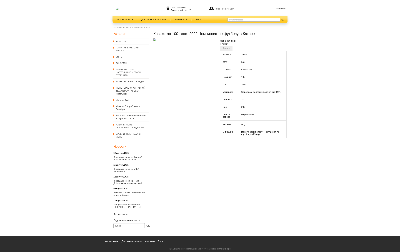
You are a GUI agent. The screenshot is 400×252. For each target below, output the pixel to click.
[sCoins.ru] (117, 9)
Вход (217, 9)
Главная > (117, 28)
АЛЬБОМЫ (121, 63)
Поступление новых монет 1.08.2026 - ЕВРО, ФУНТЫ (127, 205)
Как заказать (125, 19)
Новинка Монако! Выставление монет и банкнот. (129, 193)
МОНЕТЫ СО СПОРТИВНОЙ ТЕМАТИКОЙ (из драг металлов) (130, 91)
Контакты (181, 19)
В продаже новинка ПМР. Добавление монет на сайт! (127, 182)
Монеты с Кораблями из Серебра (128, 107)
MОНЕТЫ (127, 28)
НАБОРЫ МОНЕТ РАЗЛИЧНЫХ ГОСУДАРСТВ (130, 126)
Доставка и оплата (154, 19)
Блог (199, 19)
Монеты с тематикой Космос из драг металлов (131, 117)
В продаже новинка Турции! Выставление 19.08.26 (127, 158)
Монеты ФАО (122, 100)
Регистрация (228, 9)
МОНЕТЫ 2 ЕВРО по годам (130, 81)
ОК (148, 225)
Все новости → (120, 214)
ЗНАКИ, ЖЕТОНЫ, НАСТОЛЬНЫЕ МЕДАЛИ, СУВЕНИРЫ (128, 72)
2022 (147, 28)
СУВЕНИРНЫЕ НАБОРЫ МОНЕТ (128, 135)
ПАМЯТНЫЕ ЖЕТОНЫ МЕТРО (127, 49)
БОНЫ (119, 57)
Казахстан (138, 28)
